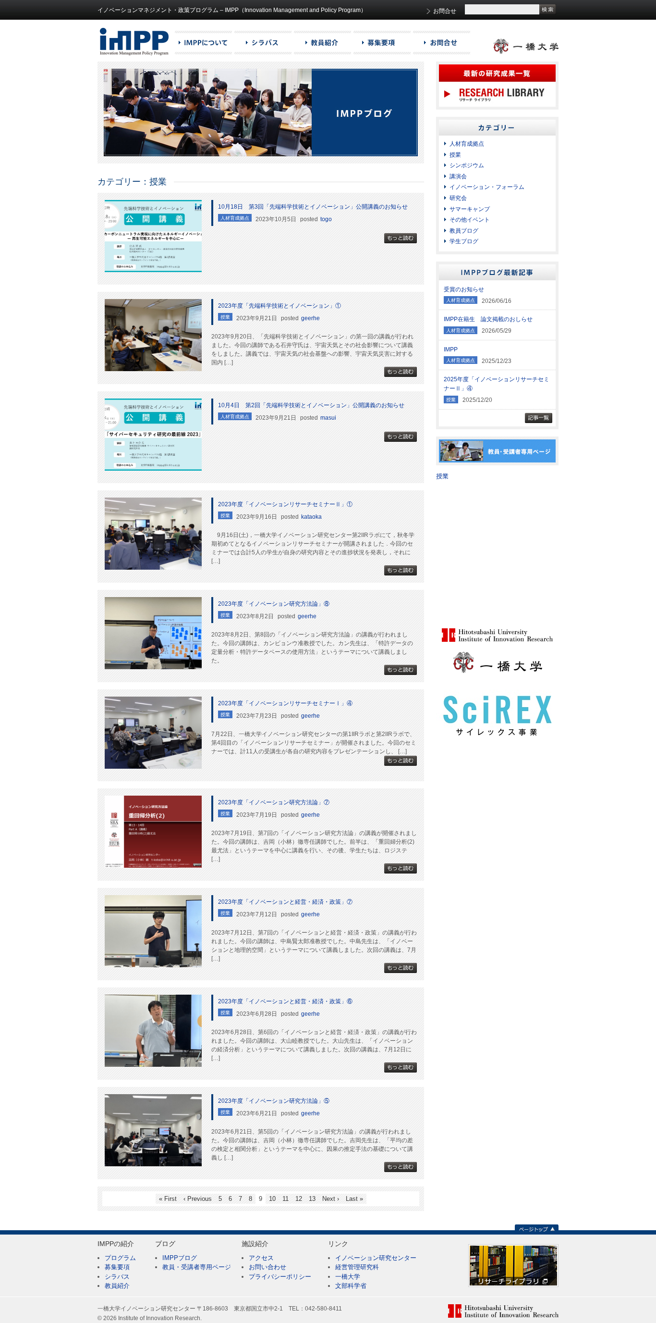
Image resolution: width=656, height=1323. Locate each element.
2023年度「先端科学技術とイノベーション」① (279, 305)
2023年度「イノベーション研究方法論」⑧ (273, 603)
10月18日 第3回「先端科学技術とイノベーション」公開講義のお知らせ (313, 206)
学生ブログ (463, 241)
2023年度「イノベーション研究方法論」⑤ (273, 1101)
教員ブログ (463, 230)
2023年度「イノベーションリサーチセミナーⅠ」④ (285, 703)
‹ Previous (197, 1198)
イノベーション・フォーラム (486, 187)
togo (326, 219)
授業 (455, 154)
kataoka (311, 516)
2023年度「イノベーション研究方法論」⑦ (273, 802)
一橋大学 (347, 1276)
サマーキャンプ (469, 209)
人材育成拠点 (466, 143)
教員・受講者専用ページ (196, 1267)
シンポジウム (466, 165)
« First (168, 1198)
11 (285, 1198)
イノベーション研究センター (375, 1257)
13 (312, 1198)
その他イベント (469, 219)
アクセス (261, 1257)
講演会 (458, 176)
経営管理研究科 (357, 1267)
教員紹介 (117, 1285)
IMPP (451, 349)
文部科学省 (350, 1285)
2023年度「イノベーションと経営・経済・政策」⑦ (285, 902)
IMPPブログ (179, 1257)
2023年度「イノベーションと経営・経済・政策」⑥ (285, 1001)
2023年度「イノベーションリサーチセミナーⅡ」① (285, 504)
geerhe (310, 318)
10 (272, 1198)
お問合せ (444, 11)
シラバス (117, 1276)
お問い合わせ (267, 1267)
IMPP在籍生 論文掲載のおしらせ (488, 319)
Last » (354, 1198)
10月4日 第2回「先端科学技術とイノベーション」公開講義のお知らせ (311, 405)
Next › (330, 1198)
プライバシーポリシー (280, 1276)
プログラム (120, 1257)
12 (298, 1198)
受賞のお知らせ (464, 289)
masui (328, 417)
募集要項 (117, 1267)
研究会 (458, 198)
